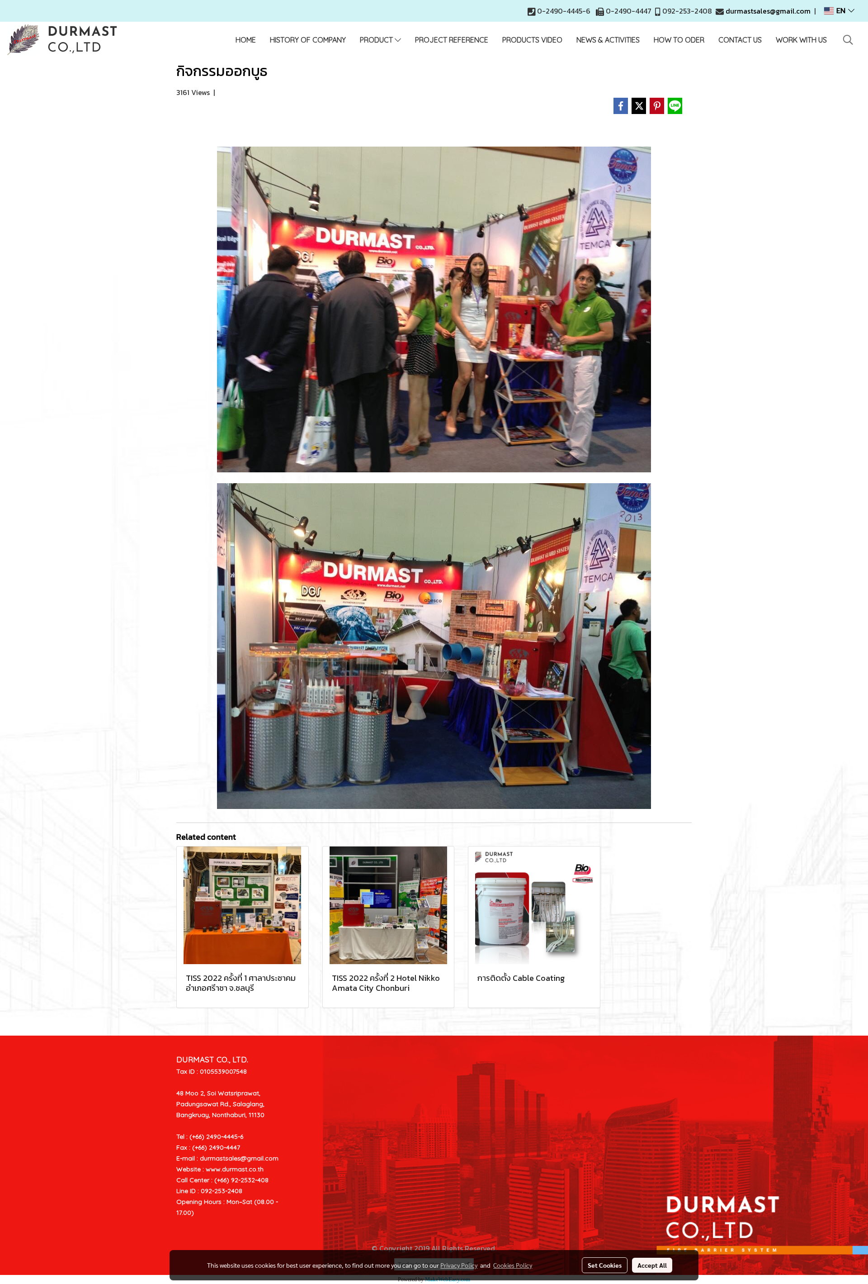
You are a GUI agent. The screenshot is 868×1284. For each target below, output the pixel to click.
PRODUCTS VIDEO (532, 39)
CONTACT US (740, 39)
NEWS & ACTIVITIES (608, 39)
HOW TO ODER (679, 39)
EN (841, 10)
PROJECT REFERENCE (451, 39)
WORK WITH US (801, 39)
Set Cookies (605, 1265)
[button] (848, 39)
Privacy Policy (458, 1265)
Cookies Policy (512, 1265)
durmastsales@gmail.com (768, 10)
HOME (246, 39)
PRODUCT (377, 39)
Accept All (652, 1265)
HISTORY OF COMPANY (308, 39)
